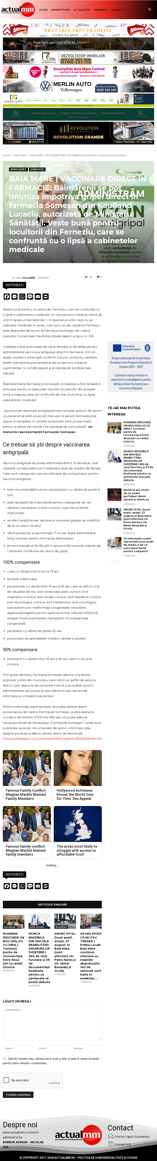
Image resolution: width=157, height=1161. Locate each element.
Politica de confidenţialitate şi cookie (107, 1157)
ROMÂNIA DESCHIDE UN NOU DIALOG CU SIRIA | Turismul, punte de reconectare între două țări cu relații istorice (13, 950)
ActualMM (29, 277)
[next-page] (116, 563)
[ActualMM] (7, 278)
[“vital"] (131, 366)
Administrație (37, 926)
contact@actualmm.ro (132, 1136)
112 (83, 926)
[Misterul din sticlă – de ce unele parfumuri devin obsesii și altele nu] (114, 494)
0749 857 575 (122, 1144)
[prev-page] (110, 563)
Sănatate (37, 169)
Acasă (6, 155)
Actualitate (9, 926)
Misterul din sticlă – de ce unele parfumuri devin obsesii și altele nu (136, 494)
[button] (150, 10)
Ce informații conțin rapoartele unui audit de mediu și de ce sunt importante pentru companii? (138, 545)
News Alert (20, 155)
